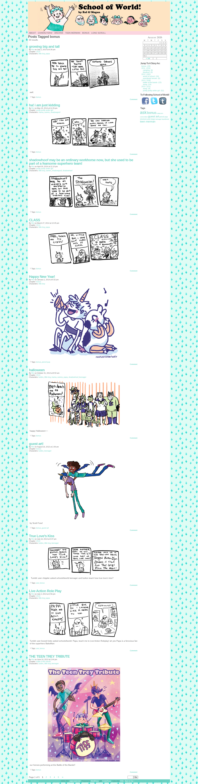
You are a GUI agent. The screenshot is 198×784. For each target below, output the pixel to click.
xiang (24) (147, 84)
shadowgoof (55, 112)
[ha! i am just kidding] (84, 147)
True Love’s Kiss (41, 536)
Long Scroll (98, 33)
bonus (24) (145, 66)
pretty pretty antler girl (44, 110)
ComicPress (106, 781)
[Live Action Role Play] (84, 637)
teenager (82, 377)
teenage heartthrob (162, 119)
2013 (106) (146, 80)
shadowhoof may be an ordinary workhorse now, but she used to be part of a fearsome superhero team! (81, 161)
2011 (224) (145, 68)
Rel (32, 50)
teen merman (147, 121)
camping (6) (148, 70)
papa (48, 54)
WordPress (95, 781)
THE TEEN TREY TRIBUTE (49, 656)
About (32, 33)
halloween (37, 370)
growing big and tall (44, 46)
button (41, 377)
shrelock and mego (147, 119)
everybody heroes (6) (151, 78)
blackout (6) (148, 72)
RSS (121, 781)
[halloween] (84, 427)
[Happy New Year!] (84, 357)
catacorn (160, 113)
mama (41, 112)
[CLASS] (84, 264)
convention (144, 117)
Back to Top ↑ (130, 781)
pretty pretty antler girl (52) (153, 91)
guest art (45, 528)
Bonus (85, 33)
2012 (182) (146, 74)
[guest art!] (84, 519)
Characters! (45, 33)
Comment (134, 99)
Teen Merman (72, 33)
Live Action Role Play (45, 591)
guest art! (36, 444)
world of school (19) (151, 76)
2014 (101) (146, 87)
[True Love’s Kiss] (84, 574)
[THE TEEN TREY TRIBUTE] (84, 761)
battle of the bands (43, 662)
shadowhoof (67, 171)
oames (47, 112)
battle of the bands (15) (152, 82)
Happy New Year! (42, 277)
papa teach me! (75, 781)
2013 (38, 375)
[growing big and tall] (84, 88)
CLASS (34, 220)
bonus (38, 97)
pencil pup (46, 362)
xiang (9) (146, 89)
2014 (38, 52)
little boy (42, 54)
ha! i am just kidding (44, 105)
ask (37, 583)
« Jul (148, 58)
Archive (58, 33)
